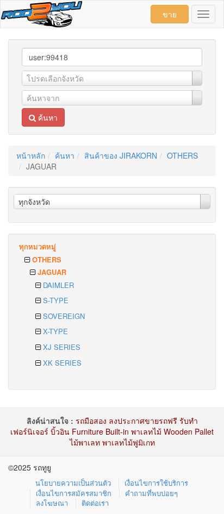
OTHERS (182, 155)
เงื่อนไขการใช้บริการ (156, 483)
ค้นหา (47, 117)
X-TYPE (54, 331)
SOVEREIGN (63, 316)
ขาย (170, 14)
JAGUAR (50, 272)
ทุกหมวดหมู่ (37, 246)
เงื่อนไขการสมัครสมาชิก (73, 493)
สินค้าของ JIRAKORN (120, 155)
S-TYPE (55, 300)
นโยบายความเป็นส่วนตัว (73, 483)
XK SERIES (61, 363)
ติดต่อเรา (95, 503)
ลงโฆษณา (52, 503)
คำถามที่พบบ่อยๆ (151, 493)
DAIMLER (57, 285)
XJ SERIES (60, 347)
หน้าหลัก (30, 155)
